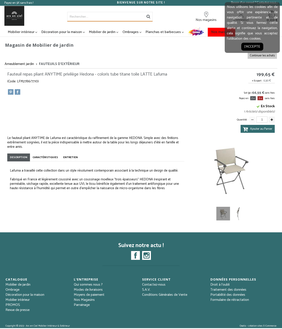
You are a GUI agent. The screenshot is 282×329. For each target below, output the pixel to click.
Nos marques (221, 32)
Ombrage (12, 290)
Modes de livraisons (88, 290)
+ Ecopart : (257, 81)
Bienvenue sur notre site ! (141, 3)
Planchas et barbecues (163, 32)
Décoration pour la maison (61, 32)
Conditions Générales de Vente (164, 295)
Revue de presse (18, 310)
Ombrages (130, 32)
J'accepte (252, 47)
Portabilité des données (227, 295)
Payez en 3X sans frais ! (18, 3)
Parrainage (82, 305)
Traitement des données (228, 290)
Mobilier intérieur (21, 32)
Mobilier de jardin (102, 32)
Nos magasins (206, 20)
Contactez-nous (153, 285)
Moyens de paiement (89, 295)
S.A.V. (146, 290)
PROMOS (13, 305)
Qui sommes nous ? (88, 285)
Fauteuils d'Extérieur (59, 64)
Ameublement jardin (19, 64)
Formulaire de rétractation (229, 300)
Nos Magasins (84, 300)
